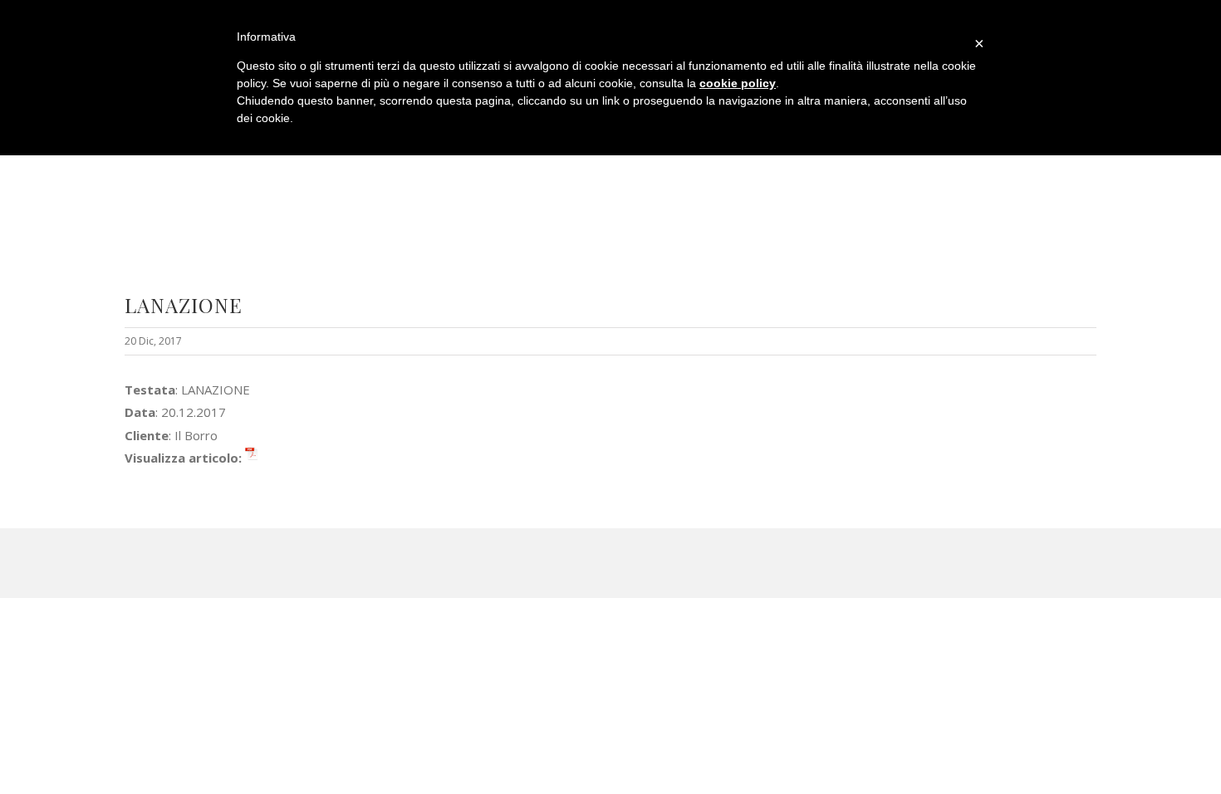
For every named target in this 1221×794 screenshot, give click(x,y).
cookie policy (737, 83)
